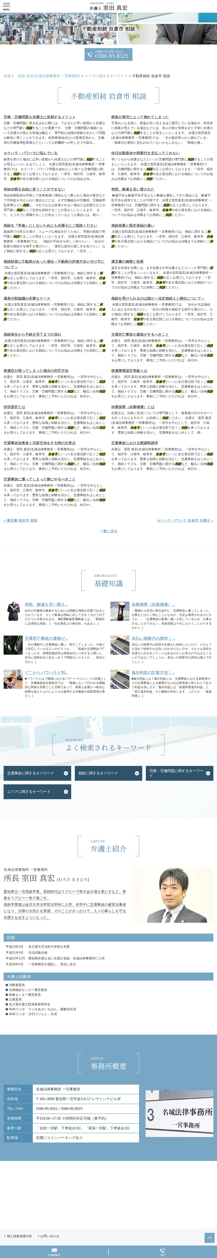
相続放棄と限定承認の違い (132, 226)
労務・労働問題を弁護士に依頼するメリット (40, 117)
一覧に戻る (109, 531)
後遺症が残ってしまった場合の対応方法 (36, 371)
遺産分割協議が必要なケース (27, 298)
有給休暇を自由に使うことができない (34, 189)
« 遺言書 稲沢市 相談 (21, 521)
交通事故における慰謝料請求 (134, 443)
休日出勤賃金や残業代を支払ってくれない (145, 153)
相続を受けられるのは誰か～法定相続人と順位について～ (158, 298)
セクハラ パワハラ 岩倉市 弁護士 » (185, 521)
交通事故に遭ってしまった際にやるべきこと (40, 479)
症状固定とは (14, 407)
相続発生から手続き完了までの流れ (32, 335)
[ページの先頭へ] (209, 1238)
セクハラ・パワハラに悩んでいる (31, 153)
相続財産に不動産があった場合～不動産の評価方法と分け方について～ (54, 264)
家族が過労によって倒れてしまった (140, 117)
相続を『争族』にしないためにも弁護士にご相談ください (50, 226)
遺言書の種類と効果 (127, 262)
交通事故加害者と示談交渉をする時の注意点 (40, 443)
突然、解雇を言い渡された (132, 189)
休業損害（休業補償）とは (132, 407)
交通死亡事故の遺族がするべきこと (140, 335)
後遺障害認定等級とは (129, 371)
